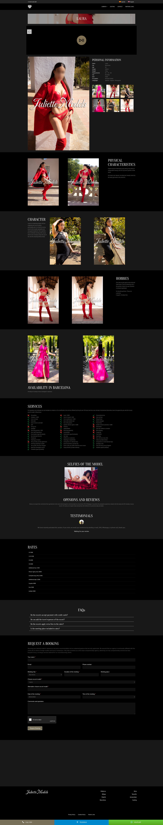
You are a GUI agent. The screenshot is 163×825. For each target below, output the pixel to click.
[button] (30, 762)
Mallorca (103, 791)
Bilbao (104, 794)
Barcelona (103, 800)
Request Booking (35, 728)
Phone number (87, 664)
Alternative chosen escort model (38, 686)
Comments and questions (36, 701)
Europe (104, 6)
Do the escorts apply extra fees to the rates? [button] (47, 624)
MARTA (81, 775)
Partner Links (129, 6)
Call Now (29, 822)
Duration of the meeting (72, 672)
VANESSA (41, 773)
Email (29, 664)
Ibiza (135, 791)
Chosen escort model (35, 679)
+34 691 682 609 (32, 2)
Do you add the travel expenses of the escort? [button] (48, 620)
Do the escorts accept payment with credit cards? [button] (49, 615)
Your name (31, 657)
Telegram (83, 822)
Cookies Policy (81, 814)
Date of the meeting (34, 694)
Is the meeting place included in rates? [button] (45, 629)
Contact (120, 6)
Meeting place (105, 672)
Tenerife (134, 794)
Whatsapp (137, 822)
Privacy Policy (71, 814)
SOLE (61, 773)
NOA (102, 773)
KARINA (121, 773)
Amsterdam (133, 797)
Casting (112, 6)
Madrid (104, 797)
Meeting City (32, 672)
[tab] (81, 615)
